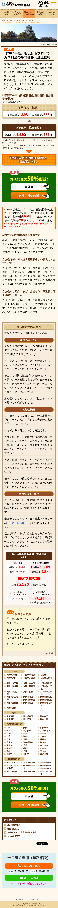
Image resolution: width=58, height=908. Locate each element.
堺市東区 (44, 716)
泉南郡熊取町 (46, 762)
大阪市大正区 (12, 683)
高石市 (9, 730)
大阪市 (43, 675)
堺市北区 (10, 719)
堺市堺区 (27, 719)
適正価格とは (13, 829)
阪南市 (26, 727)
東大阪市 (27, 730)
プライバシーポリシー (35, 899)
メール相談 (30, 877)
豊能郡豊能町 (46, 765)
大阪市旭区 (28, 703)
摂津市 (26, 733)
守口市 (43, 748)
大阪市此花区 (46, 700)
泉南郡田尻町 (46, 768)
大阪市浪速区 (12, 675)
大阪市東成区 (12, 686)
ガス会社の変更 (6, 13)
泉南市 (43, 733)
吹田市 (26, 748)
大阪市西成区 (29, 678)
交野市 (9, 727)
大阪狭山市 (45, 730)
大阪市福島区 (29, 686)
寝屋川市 (10, 742)
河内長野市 (28, 742)
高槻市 (9, 751)
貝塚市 (26, 751)
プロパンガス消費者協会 (33, 904)
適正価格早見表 (14, 825)
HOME (3, 20)
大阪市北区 (11, 708)
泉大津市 (44, 745)
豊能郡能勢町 (12, 771)
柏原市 (43, 739)
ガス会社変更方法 (15, 836)
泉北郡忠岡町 (29, 762)
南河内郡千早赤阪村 (12, 766)
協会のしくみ (52, 13)
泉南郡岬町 (11, 762)
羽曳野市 (10, 733)
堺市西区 (10, 716)
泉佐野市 (10, 748)
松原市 (9, 739)
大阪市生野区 (12, 703)
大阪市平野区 (29, 675)
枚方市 (43, 742)
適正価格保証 (40, 13)
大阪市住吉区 (29, 691)
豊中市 (9, 754)
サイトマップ (19, 899)
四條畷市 (44, 727)
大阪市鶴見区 (46, 683)
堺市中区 (44, 719)
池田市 (26, 754)
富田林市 (10, 745)
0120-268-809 (30, 866)
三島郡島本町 (29, 771)
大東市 (43, 736)
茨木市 (43, 751)
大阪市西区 (11, 678)
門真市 (9, 736)
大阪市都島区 (46, 697)
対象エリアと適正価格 (29, 13)
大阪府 (30, 20)
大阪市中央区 (29, 683)
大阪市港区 (28, 697)
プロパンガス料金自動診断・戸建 (21, 832)
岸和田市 (44, 754)
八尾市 (26, 745)
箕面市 (26, 739)
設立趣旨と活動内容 (17, 13)
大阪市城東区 (29, 700)
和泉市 (26, 736)
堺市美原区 (28, 716)
